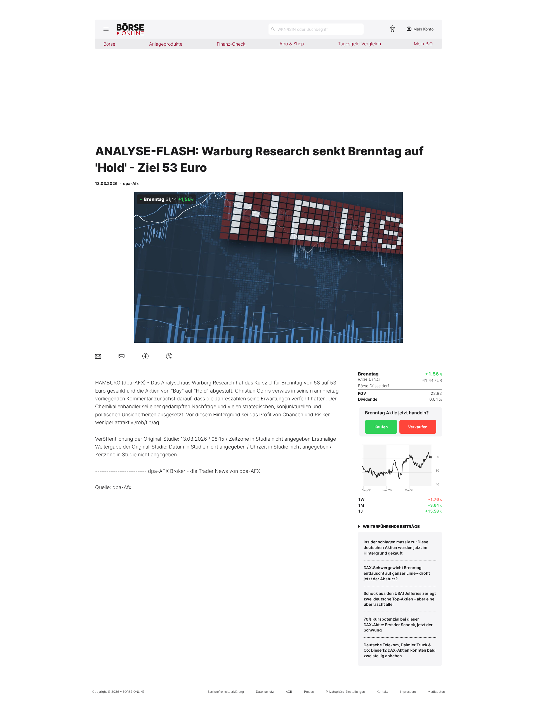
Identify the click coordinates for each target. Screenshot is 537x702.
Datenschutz (265, 692)
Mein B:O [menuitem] (423, 43)
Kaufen (381, 426)
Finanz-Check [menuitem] (231, 44)
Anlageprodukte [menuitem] (165, 44)
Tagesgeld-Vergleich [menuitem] (359, 43)
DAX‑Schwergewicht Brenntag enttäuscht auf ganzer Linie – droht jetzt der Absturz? (397, 573)
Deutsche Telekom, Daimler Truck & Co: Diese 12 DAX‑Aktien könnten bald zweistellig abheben (399, 650)
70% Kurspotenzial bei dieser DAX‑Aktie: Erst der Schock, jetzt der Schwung (398, 624)
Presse (309, 692)
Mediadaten (436, 692)
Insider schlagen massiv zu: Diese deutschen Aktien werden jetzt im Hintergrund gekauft (396, 547)
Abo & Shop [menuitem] (291, 43)
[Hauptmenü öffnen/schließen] (106, 29)
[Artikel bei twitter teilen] (169, 356)
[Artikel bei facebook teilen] (145, 356)
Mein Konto (423, 29)
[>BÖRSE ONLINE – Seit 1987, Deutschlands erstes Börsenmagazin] (130, 29)
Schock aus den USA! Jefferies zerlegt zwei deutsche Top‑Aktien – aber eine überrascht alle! (400, 599)
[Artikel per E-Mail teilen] (98, 356)
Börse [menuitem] (109, 44)
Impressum (408, 692)
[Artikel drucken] (121, 356)
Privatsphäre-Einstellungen (345, 692)
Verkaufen (418, 426)
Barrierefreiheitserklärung (226, 692)
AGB (289, 692)
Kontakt (382, 692)
